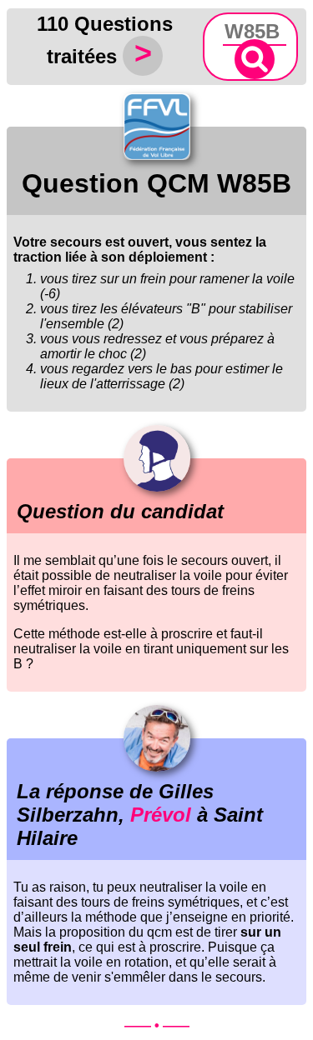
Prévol (160, 814)
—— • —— (156, 1025)
